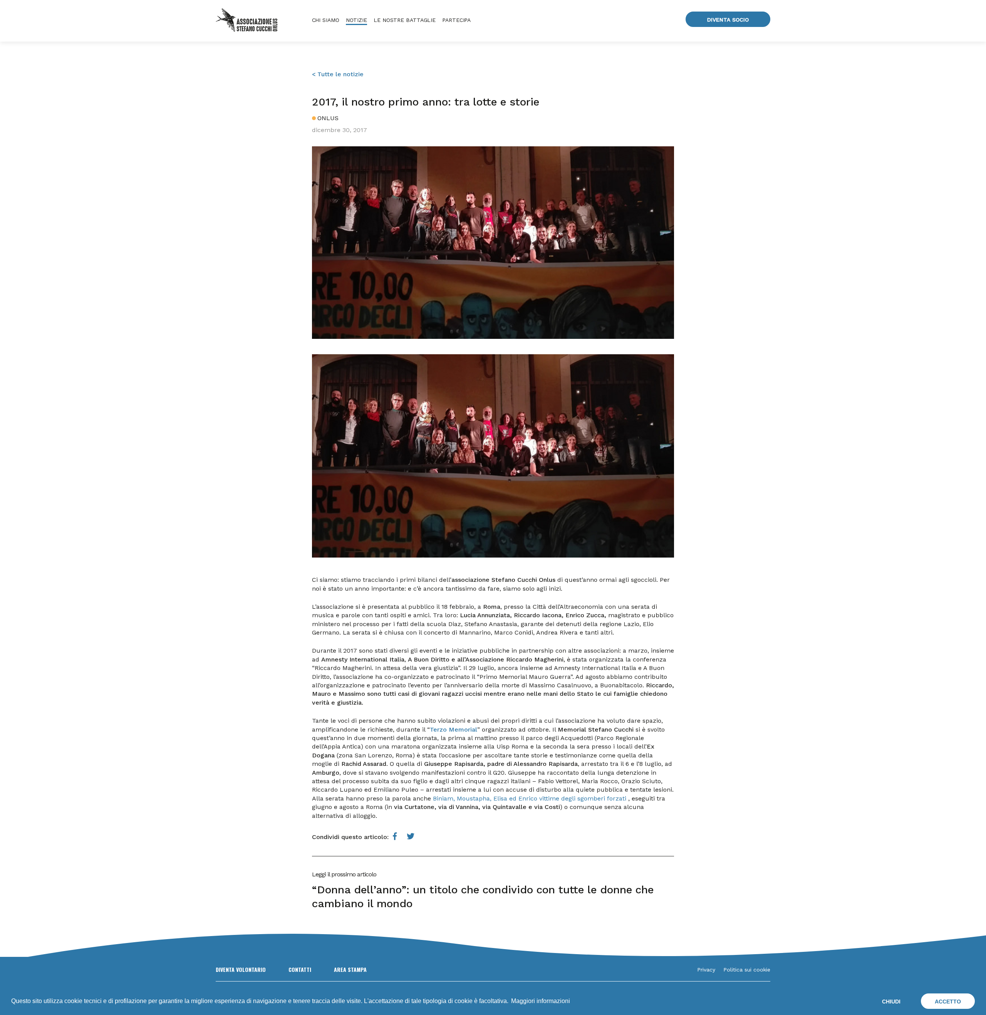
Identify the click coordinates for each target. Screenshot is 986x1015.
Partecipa (456, 20)
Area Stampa (350, 969)
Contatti (299, 969)
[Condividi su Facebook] (395, 836)
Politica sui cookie (746, 969)
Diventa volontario (241, 969)
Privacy (706, 969)
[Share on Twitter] (410, 836)
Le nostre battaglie (405, 20)
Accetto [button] (948, 1001)
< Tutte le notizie (338, 74)
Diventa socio (728, 20)
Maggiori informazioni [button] (540, 1001)
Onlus (328, 118)
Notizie (356, 20)
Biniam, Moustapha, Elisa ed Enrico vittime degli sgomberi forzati (529, 798)
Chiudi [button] (891, 1001)
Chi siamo (325, 20)
